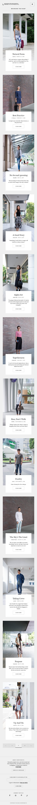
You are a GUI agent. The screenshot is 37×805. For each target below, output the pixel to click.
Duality (18, 479)
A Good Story (18, 235)
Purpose (18, 661)
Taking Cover (18, 598)
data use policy (24, 782)
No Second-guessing (18, 175)
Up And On (19, 723)
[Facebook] (9, 795)
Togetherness (18, 357)
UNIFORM (18, 767)
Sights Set (18, 295)
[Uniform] (27, 795)
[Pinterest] (21, 795)
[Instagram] (15, 795)
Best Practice (18, 115)
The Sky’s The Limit (18, 537)
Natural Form (18, 54)
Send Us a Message (18, 770)
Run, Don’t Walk (18, 419)
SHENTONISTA (11, 4)
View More (18, 66)
